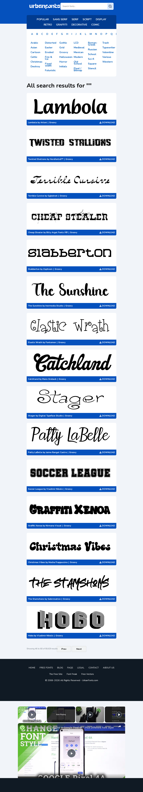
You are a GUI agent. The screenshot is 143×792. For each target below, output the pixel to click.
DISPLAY (101, 19)
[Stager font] (71, 399)
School (92, 54)
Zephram (47, 269)
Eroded (49, 52)
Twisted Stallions (37, 159)
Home (32, 667)
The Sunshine (35, 305)
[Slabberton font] (71, 253)
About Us (108, 667)
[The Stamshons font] (71, 582)
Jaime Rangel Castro (56, 452)
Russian (92, 49)
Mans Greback (49, 379)
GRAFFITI (61, 24)
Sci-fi (91, 59)
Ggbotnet (53, 195)
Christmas (36, 61)
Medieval (79, 47)
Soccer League (35, 489)
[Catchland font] (71, 363)
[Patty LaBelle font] (71, 436)
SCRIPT (87, 19)
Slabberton (34, 269)
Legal (80, 667)
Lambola (32, 122)
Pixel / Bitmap (78, 69)
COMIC (95, 24)
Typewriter (108, 47)
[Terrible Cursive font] (71, 179)
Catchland (33, 379)
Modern (78, 57)
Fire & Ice (48, 58)
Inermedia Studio (54, 305)
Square (92, 63)
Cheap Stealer (35, 232)
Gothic (63, 42)
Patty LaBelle (35, 452)
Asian (34, 47)
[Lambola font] (71, 106)
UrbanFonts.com (90, 680)
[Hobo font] (71, 619)
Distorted (50, 42)
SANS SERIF (60, 19)
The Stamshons (36, 599)
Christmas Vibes (36, 562)
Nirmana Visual (54, 525)
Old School (78, 62)
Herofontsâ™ (56, 159)
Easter (49, 47)
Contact (94, 667)
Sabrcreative (54, 599)
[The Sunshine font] (71, 289)
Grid (61, 47)
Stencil (92, 68)
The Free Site (55, 674)
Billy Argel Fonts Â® (57, 232)
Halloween (65, 57)
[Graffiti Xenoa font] (71, 509)
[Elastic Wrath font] (71, 326)
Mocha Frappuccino (58, 562)
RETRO (48, 24)
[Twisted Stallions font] (71, 143)
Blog (60, 667)
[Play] (90, 714)
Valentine (108, 52)
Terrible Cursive (36, 195)
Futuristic (50, 70)
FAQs (70, 667)
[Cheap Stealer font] (71, 216)
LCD (76, 42)
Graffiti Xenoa (35, 525)
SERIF (75, 19)
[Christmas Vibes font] (71, 546)
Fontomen (51, 342)
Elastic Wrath (35, 342)
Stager (31, 415)
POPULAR (43, 19)
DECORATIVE (79, 24)
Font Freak (72, 674)
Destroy (35, 66)
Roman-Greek (92, 43)
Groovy (63, 52)
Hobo (30, 635)
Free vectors (87, 674)
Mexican (78, 52)
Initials (63, 66)
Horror (63, 61)
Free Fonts (46, 667)
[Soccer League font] (71, 472)
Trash (105, 42)
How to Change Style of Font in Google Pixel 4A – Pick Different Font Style (70, 727)
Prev (63, 649)
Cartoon (35, 52)
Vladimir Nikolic (54, 489)
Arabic (34, 42)
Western (107, 61)
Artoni (43, 122)
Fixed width (48, 64)
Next (79, 649)
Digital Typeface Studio (51, 415)
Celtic (34, 57)
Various (106, 57)
